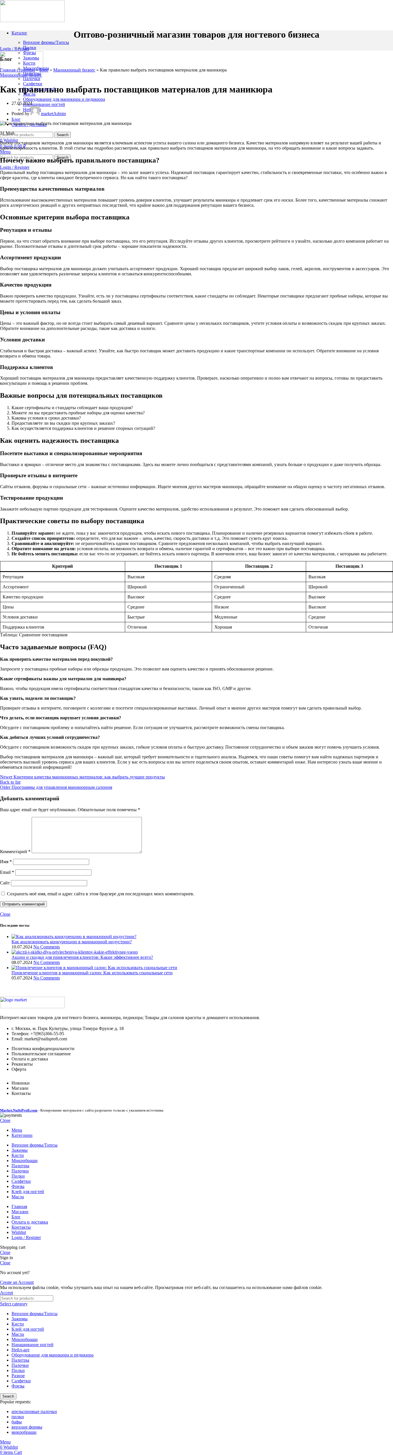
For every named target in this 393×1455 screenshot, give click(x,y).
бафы (17, 1421)
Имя (6, 861)
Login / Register (26, 1237)
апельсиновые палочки (34, 1411)
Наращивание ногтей (44, 104)
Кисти (29, 63)
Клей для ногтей (28, 1329)
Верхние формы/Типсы (46, 42)
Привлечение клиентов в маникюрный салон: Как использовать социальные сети (92, 972)
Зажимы (31, 57)
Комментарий (15, 851)
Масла (18, 1334)
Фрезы (29, 52)
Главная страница (17, 69)
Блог (44, 69)
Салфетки (32, 83)
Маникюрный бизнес (74, 69)
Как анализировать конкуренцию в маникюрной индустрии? (72, 941)
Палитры (20, 1360)
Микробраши (25, 1339)
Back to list (10, 782)
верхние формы (27, 1427)
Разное (18, 1375)
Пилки (29, 47)
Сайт (5, 882)
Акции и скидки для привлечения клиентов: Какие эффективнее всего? (82, 957)
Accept (6, 1292)
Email (7, 872)
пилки (18, 1416)
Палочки (31, 78)
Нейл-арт (21, 1349)
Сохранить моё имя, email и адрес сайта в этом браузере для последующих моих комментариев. (100, 893)
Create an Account (17, 1282)
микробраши (24, 1432)
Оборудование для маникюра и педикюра (64, 99)
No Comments (46, 946)
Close (5, 914)
